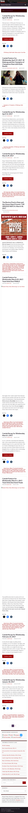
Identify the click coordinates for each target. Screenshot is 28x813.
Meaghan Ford (8, 471)
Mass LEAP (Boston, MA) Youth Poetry (10, 760)
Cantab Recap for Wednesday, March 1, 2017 (13, 434)
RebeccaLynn (18, 52)
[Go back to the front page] (14, 1)
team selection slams (11, 426)
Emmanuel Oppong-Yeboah (8, 264)
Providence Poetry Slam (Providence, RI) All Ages (12, 766)
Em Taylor (13, 193)
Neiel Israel (7, 195)
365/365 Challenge (6, 745)
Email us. (9, 809)
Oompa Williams (8, 269)
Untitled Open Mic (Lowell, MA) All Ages (11, 774)
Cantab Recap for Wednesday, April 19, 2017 (13, 17)
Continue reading (8, 39)
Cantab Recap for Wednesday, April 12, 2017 (13, 113)
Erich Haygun (18, 264)
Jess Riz (16, 266)
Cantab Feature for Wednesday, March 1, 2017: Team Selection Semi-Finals (12, 481)
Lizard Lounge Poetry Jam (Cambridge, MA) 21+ (12, 757)
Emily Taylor (21, 624)
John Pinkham (15, 267)
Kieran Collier (10, 194)
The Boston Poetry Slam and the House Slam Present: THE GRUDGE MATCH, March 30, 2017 (13, 205)
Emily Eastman (20, 263)
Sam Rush (9, 270)
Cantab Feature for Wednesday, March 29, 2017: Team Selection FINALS (12, 279)
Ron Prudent (7, 148)
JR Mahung (6, 52)
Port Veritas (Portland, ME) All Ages (9, 763)
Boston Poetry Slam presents (12, 210)
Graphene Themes (10, 811)
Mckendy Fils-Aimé (19, 424)
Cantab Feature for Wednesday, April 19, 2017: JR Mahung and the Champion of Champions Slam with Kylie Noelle (13, 62)
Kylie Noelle (11, 52)
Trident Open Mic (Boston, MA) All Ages (10, 771)
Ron (3, 148)
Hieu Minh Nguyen (6, 671)
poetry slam (15, 68)
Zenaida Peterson (10, 196)
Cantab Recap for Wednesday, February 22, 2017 (13, 636)
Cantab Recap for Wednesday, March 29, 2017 (13, 155)
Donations (18, 800)
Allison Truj (13, 192)
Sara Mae (23, 52)
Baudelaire (11, 146)
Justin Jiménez (12, 625)
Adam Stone (6, 422)
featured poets (9, 68)
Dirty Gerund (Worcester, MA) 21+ (9, 748)
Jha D (3, 267)
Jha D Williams (8, 267)
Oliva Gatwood (17, 268)
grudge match (19, 193)
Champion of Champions (9, 105)
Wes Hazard (15, 270)
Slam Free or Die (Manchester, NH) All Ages (11, 768)
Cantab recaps (9, 19)
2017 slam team (7, 192)
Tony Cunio (15, 674)
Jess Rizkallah (21, 266)
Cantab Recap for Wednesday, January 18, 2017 (13, 681)
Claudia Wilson (12, 263)
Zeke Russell (21, 270)
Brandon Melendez (6, 193)
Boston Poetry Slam (6, 4)
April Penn (6, 146)
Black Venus (6, 263)
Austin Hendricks (20, 192)
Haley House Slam (9, 266)
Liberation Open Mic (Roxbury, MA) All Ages (11, 755)
